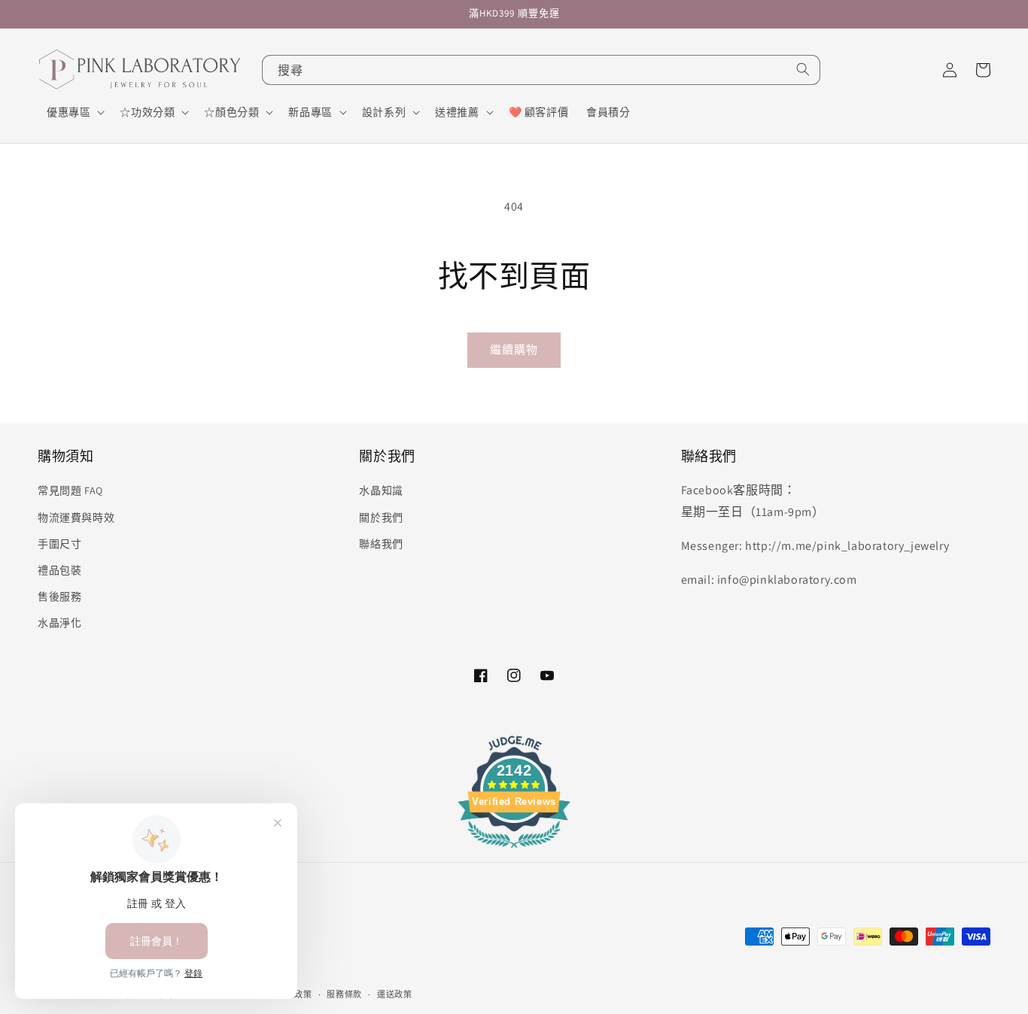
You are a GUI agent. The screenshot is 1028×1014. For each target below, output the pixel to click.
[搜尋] (803, 69)
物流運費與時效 (76, 517)
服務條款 (344, 994)
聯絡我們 (381, 544)
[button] (74, 112)
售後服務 (59, 596)
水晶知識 (381, 490)
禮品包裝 (59, 570)
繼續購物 (514, 349)
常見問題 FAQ (70, 490)
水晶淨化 (59, 623)
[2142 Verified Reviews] (514, 850)
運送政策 (394, 994)
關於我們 (381, 517)
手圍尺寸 (59, 544)
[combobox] (541, 70)
